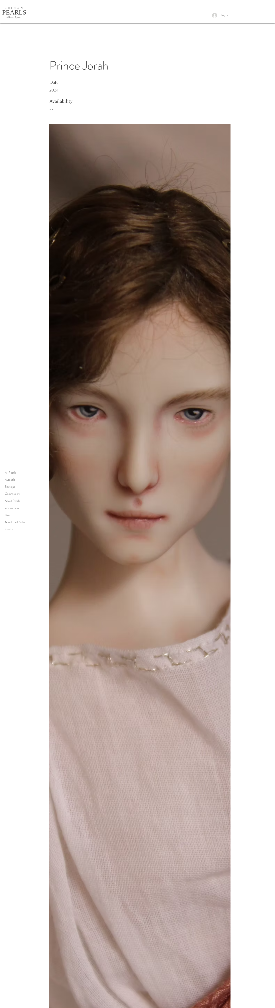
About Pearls (12, 501)
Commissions (13, 494)
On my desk (12, 508)
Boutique (10, 486)
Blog (7, 515)
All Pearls (10, 472)
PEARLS (14, 12)
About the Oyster (15, 522)
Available (10, 479)
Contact (9, 529)
